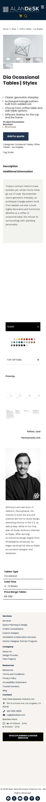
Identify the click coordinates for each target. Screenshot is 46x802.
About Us (7, 652)
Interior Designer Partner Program (20, 641)
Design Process (10, 655)
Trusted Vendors (11, 686)
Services (7, 621)
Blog (5, 691)
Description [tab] (10, 166)
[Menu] (42, 7)
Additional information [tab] (18, 171)
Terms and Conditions (14, 674)
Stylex (11, 152)
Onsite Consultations (13, 629)
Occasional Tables (24, 144)
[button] (8, 798)
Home (5, 29)
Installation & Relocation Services (19, 637)
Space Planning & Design (15, 625)
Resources (8, 670)
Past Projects (9, 659)
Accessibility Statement (14, 682)
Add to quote (15, 136)
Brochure (10, 127)
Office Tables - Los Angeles (31, 29)
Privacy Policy (9, 678)
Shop (14, 29)
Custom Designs (11, 633)
